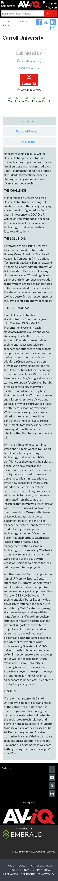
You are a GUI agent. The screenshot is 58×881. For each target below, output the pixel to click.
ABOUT (11, 865)
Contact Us (6, 768)
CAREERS (23, 865)
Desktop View (29, 802)
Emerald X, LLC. (28, 851)
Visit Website (30, 68)
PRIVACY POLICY (46, 874)
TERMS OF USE (28, 874)
